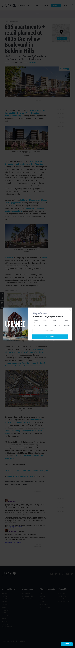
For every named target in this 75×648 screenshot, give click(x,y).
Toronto (66, 323)
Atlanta (37, 320)
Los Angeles (46, 325)
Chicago (37, 325)
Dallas (44, 320)
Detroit (44, 323)
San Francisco (56, 325)
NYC (53, 323)
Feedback (68, 644)
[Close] (70, 310)
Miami (54, 320)
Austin (36, 323)
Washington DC (68, 325)
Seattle (66, 320)
